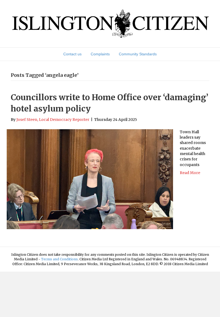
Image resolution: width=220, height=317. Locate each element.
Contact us (72, 54)
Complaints (100, 54)
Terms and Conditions (59, 259)
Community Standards (138, 54)
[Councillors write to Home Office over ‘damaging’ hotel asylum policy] (90, 178)
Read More (190, 172)
